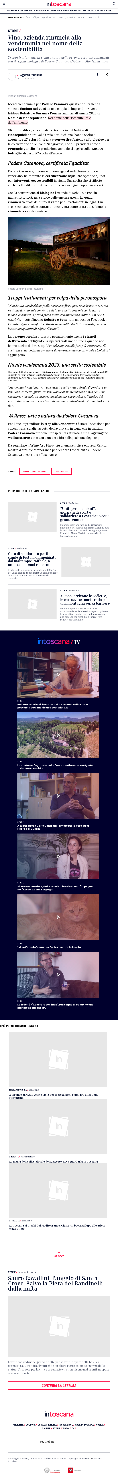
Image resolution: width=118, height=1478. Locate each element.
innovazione (48, 10)
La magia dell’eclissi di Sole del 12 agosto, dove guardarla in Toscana (53, 1161)
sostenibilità (61, 471)
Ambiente (14, 1156)
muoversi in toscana (83, 17)
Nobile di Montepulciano (34, 471)
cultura (20, 10)
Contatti (96, 1458)
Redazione (74, 503)
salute (82, 10)
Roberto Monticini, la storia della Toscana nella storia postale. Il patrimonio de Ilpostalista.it (52, 706)
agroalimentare (48, 17)
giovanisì (69, 17)
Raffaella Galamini (31, 75)
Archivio (12, 1461)
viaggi (96, 10)
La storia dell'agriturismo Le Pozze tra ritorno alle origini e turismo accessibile (55, 766)
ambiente (11, 10)
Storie (13, 30)
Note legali (13, 1458)
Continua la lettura (59, 1385)
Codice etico (50, 1458)
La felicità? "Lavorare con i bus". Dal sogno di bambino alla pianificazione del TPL (55, 1006)
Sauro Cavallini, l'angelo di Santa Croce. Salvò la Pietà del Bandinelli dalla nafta (55, 1283)
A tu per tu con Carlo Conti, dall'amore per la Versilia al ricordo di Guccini (53, 827)
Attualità (14, 1220)
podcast (106, 10)
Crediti (62, 1458)
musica (75, 10)
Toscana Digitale (33, 17)
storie (90, 10)
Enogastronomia (18, 1089)
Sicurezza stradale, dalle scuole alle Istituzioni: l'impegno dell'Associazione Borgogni (55, 888)
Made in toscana (63, 10)
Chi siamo (85, 1458)
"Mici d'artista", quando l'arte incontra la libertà (49, 947)
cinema (60, 17)
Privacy (25, 1458)
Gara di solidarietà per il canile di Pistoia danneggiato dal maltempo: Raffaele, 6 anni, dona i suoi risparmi (32, 559)
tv (101, 10)
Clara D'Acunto (27, 1156)
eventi (96, 17)
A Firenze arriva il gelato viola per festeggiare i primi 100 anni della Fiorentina (53, 1096)
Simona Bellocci (27, 1272)
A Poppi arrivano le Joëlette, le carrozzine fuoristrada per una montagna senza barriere (85, 599)
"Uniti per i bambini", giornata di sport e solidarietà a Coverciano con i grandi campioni (84, 514)
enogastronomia (33, 10)
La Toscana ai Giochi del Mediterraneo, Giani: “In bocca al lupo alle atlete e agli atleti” (57, 1227)
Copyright (73, 1458)
